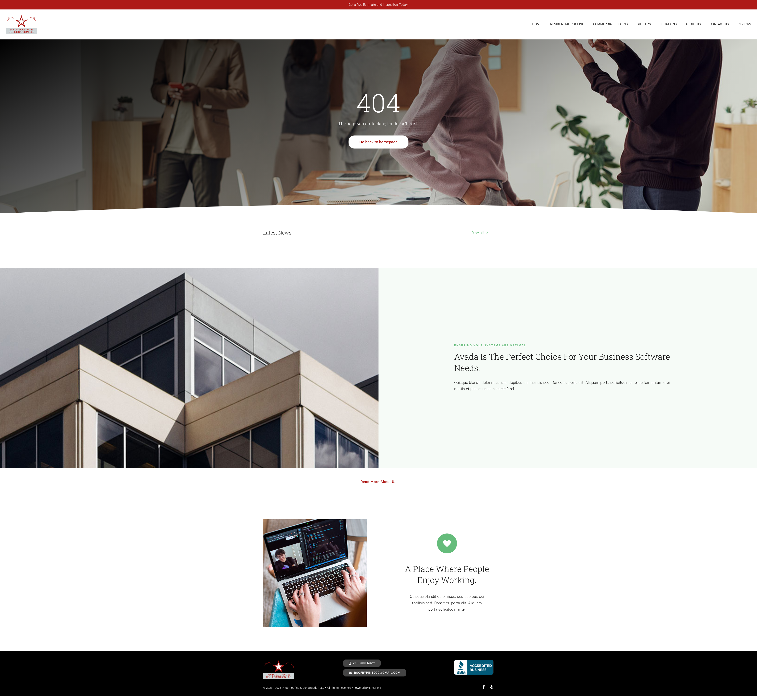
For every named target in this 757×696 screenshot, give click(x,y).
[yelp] (492, 687)
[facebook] (484, 687)
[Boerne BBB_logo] (473, 661)
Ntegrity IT (376, 687)
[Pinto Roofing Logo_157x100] (21, 16)
